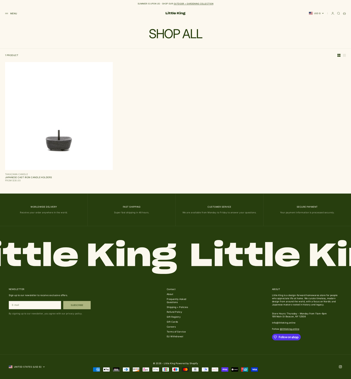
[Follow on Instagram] (340, 367)
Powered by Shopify (187, 363)
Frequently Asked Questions (176, 301)
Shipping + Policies (177, 307)
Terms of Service (176, 331)
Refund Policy (174, 312)
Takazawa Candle (16, 174)
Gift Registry (174, 316)
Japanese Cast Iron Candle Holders (28, 177)
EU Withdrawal (175, 336)
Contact (171, 289)
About (170, 294)
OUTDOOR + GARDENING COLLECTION (193, 3)
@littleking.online (289, 329)
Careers (171, 326)
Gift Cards (172, 321)
